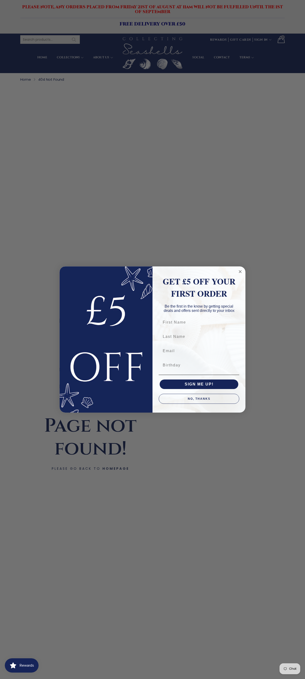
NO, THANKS (199, 398)
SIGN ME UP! (199, 384)
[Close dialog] (240, 272)
